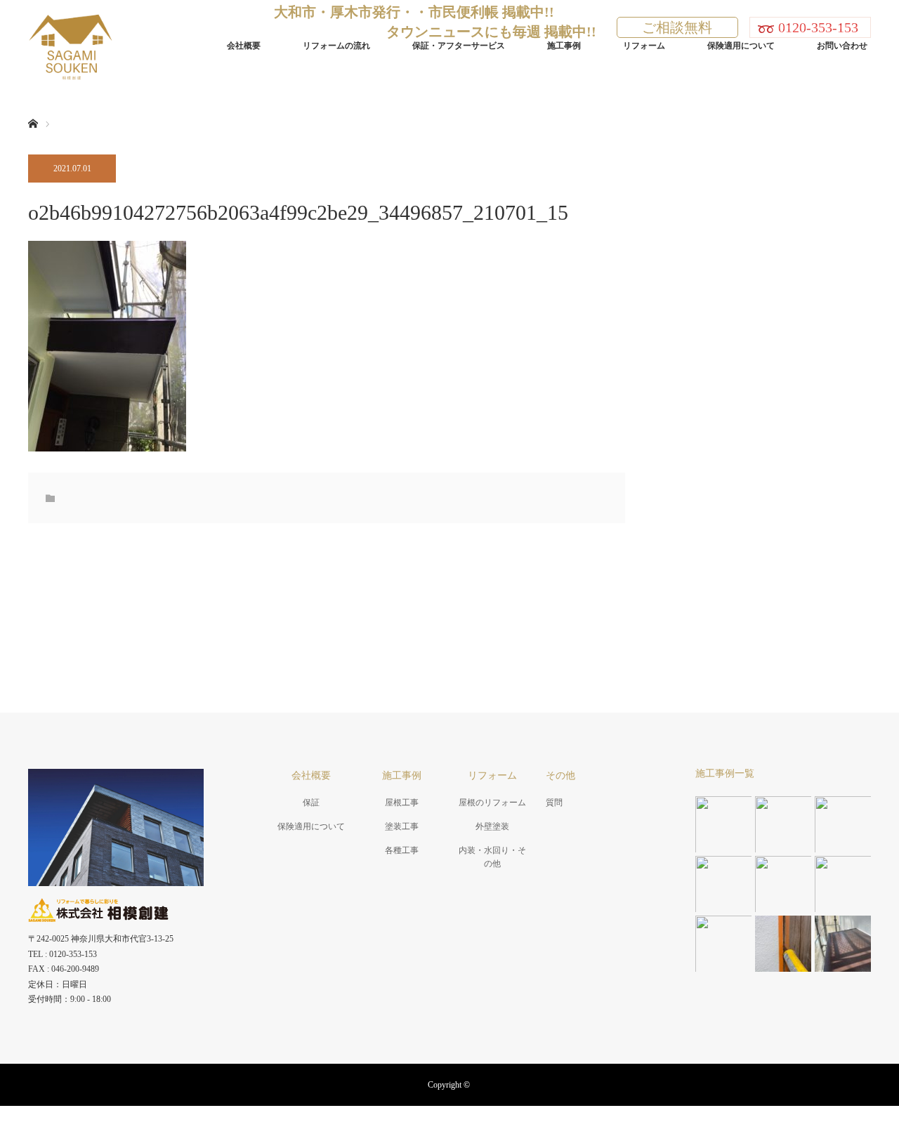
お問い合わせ (842, 46)
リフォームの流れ (336, 46)
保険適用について (741, 46)
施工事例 (564, 46)
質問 (554, 802)
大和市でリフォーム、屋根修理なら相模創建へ (449, 1127)
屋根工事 (402, 802)
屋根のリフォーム (492, 802)
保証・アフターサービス (458, 46)
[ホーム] (32, 107)
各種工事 (402, 850)
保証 (311, 802)
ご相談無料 (677, 27)
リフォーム (644, 46)
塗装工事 (402, 826)
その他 (560, 775)
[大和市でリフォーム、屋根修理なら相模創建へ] (113, 45)
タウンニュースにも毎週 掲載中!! (491, 31)
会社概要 (244, 46)
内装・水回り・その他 (492, 857)
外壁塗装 (492, 826)
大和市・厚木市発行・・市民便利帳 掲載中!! (414, 12)
